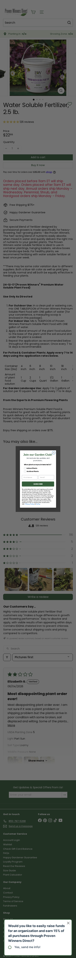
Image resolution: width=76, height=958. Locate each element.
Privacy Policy (29, 504)
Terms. (38, 504)
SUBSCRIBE (38, 484)
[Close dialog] (53, 452)
